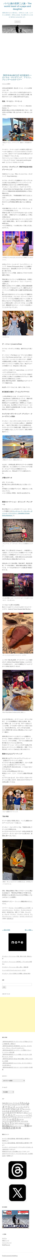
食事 (16, 912)
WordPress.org (6, 1245)
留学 (30, 1126)
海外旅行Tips (10, 912)
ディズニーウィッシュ (21, 1115)
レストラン (15, 916)
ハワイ (29, 1115)
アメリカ (11, 908)
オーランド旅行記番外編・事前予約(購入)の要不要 (15, 1138)
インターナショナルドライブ (12, 1104)
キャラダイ (6, 1109)
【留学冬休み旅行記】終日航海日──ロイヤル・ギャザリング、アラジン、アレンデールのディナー (17, 77)
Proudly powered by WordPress (10, 1255)
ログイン (4, 1238)
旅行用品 (6, 1126)
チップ (30, 1113)
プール (9, 1119)
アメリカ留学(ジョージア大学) (22, 908)
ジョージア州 (5, 1113)
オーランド (9, 1106)
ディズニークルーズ (26, 910)
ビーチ (8, 1117)
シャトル (5, 1111)
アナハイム (24, 1103)
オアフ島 (25, 1104)
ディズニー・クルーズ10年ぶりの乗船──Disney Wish (16, 973)
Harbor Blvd (5, 1103)
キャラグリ (24, 1107)
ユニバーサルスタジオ (11, 1121)
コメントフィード (6, 1242)
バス (4, 1117)
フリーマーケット (27, 1117)
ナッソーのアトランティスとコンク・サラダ (13, 970)
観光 (8, 1128)
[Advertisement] (17, 53)
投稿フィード (5, 1240)
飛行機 (18, 1128)
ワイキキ (27, 1123)
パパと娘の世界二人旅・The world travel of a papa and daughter (18, 6)
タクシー (20, 1113)
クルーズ (6, 914)
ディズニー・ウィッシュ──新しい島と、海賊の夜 (15, 967)
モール (21, 1119)
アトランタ (16, 1103)
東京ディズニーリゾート (17, 1126)
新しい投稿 (29, 930)
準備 (26, 1125)
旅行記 (4, 912)
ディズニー (17, 910)
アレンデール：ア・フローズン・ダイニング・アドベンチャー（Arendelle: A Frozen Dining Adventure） (17, 513)
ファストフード (17, 1117)
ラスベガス (24, 1121)
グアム (22, 1109)
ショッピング (16, 1111)
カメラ (18, 1107)
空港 (4, 1128)
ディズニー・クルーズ (23, 914)
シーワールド (25, 1111)
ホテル (15, 1119)
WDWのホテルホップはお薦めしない (11, 1151)
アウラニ (11, 1103)
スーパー (13, 1113)
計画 (13, 1128)
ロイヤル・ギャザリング (26, 916)
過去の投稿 (6, 930)
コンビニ (27, 1109)
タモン (26, 1113)
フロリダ (4, 1119)
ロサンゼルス (19, 1123)
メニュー (17, 21)
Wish (22, 912)
